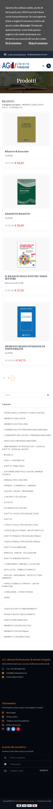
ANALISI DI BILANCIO (17, 214)
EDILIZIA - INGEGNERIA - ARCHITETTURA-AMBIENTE (22, 576)
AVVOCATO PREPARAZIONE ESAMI (20, 441)
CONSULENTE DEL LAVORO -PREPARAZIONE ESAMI (27, 435)
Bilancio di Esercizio (17, 151)
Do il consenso (13, 43)
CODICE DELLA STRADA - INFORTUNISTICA (24, 530)
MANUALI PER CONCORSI (15, 480)
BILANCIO (8, 455)
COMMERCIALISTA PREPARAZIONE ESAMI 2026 (25, 429)
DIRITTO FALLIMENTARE (15, 547)
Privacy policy (12, 717)
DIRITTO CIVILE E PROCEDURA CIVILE (21, 513)
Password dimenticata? (37, 55)
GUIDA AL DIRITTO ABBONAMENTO (20, 609)
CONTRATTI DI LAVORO (15, 497)
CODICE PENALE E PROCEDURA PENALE (22, 541)
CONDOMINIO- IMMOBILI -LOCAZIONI (22, 564)
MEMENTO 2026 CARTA (33, 104)
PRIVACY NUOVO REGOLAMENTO (19, 614)
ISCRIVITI (44, 770)
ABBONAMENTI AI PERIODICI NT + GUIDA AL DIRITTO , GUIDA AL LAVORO (23, 447)
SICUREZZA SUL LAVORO (15, 508)
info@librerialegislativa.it (16, 673)
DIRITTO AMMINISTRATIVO (17, 558)
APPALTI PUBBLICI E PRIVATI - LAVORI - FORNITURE (21, 584)
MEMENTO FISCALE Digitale (16, 631)
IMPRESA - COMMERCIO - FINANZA (20, 485)
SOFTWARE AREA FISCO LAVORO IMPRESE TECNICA (22, 472)
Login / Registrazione (17, 55)
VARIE (7, 597)
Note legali (10, 713)
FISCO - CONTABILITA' (12, 107)
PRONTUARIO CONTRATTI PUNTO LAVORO (24, 413)
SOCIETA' (8, 502)
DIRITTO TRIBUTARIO (14, 466)
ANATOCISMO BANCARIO (16, 620)
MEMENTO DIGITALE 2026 (16, 424)
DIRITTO (8, 519)
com (48, 801)
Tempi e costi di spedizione (17, 721)
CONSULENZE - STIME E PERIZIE (18, 592)
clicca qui (25, 25)
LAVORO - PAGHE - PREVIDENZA (18, 491)
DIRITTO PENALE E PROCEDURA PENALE (22, 536)
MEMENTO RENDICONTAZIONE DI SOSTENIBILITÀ (25, 347)
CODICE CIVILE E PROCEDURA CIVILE (21, 525)
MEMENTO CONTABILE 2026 (17, 637)
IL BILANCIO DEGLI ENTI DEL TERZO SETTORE (26, 277)
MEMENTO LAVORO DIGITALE (17, 625)
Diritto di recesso (13, 725)
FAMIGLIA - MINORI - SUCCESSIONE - (21, 553)
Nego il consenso (38, 43)
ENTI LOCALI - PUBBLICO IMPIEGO (20, 569)
